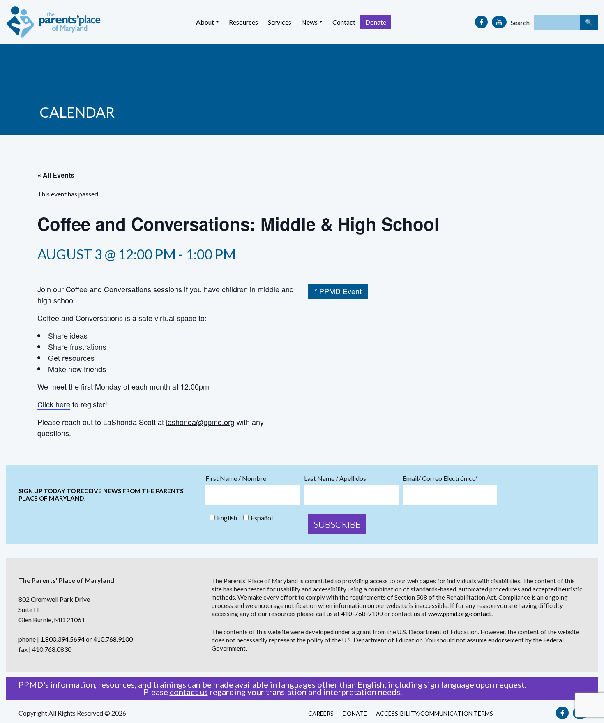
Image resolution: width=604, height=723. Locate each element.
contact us (189, 692)
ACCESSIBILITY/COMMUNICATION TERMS (434, 713)
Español (262, 518)
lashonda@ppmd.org (200, 421)
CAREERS (321, 713)
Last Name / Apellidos (335, 478)
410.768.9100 (113, 639)
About (205, 22)
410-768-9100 (362, 613)
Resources (243, 22)
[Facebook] (481, 22)
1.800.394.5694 (62, 639)
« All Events (55, 175)
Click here (53, 404)
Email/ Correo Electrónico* (440, 478)
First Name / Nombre (235, 478)
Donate (375, 22)
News (309, 22)
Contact (343, 22)
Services (279, 22)
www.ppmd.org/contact (459, 613)
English (227, 518)
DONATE (355, 713)
